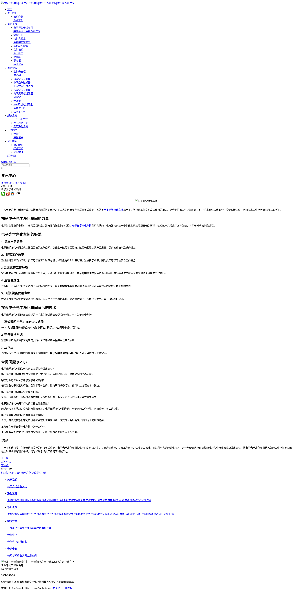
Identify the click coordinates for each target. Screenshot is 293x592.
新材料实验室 (20, 46)
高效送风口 (19, 108)
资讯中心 (12, 141)
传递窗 (17, 101)
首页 (9, 9)
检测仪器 (18, 64)
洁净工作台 (19, 112)
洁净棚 (17, 75)
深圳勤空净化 (8, 472)
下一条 (5, 465)
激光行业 (18, 35)
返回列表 (6, 462)
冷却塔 (17, 57)
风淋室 (17, 97)
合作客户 (12, 130)
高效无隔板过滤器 (23, 93)
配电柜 (17, 60)
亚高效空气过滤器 (23, 86)
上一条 (5, 458)
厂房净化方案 (20, 119)
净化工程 (12, 24)
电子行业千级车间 (23, 27)
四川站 (12, 162)
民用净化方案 (20, 126)
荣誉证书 (18, 137)
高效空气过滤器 (22, 90)
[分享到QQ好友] (12, 194)
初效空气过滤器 (22, 79)
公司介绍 (18, 16)
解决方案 (12, 115)
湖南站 (5, 162)
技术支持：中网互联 (61, 588)
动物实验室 (19, 38)
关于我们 (12, 13)
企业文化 (18, 20)
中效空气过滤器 (22, 82)
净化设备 (12, 68)
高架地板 (18, 49)
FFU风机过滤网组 (23, 104)
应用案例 (18, 152)
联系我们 (12, 156)
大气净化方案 (20, 123)
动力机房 (18, 53)
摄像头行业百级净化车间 (26, 31)
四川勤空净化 (23, 472)
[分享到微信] (3, 194)
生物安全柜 (19, 71)
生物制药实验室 (22, 42)
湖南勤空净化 (39, 472)
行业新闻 (18, 148)
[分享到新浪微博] (8, 194)
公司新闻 (18, 145)
